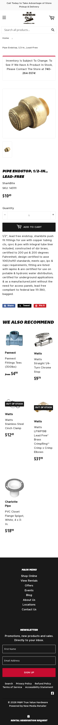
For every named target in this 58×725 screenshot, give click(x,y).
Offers (29, 585)
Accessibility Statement (39, 687)
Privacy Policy (24, 684)
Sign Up (29, 672)
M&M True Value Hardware (32, 702)
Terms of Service (12, 687)
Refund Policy (43, 684)
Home (5, 38)
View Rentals (29, 580)
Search (9, 684)
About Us (29, 600)
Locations (29, 604)
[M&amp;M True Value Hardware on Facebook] (52, 693)
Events (29, 590)
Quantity (8, 208)
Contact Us (29, 609)
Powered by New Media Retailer (27, 706)
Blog (29, 595)
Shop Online (29, 576)
